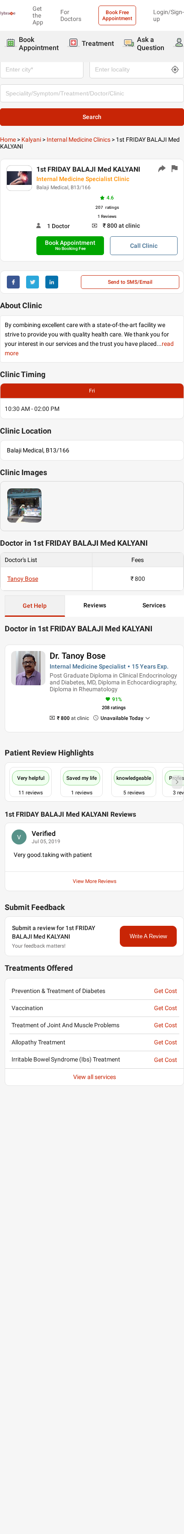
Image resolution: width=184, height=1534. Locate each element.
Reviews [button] (94, 605)
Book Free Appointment (117, 15)
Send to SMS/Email (130, 282)
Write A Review (148, 936)
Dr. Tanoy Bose (78, 656)
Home (8, 139)
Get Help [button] (35, 605)
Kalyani (31, 139)
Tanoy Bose (22, 578)
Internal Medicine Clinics (78, 139)
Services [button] (154, 605)
